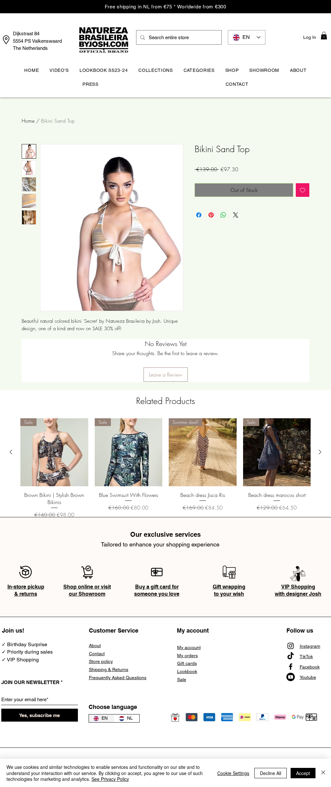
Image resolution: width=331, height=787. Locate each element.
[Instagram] (290, 646)
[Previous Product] (11, 452)
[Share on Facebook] (199, 215)
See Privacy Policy (110, 779)
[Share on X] (236, 215)
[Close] (323, 773)
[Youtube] (290, 677)
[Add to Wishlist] (302, 190)
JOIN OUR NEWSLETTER (30, 682)
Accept (303, 773)
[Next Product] (320, 452)
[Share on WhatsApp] (223, 215)
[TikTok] (290, 656)
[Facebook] (290, 666)
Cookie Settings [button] (233, 773)
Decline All (270, 773)
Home (28, 120)
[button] (324, 35)
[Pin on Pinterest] (211, 215)
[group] (165, 468)
